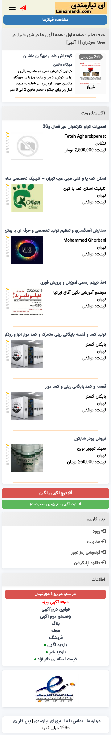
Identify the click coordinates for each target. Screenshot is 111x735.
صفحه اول (75, 35)
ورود (97, 531)
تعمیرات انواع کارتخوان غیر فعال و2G (74, 126)
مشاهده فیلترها (55, 19)
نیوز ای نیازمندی (47, 721)
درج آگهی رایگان (53, 493)
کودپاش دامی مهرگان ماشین (47, 56)
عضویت (94, 542)
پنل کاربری (22, 721)
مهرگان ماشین (62, 64)
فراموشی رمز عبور (86, 552)
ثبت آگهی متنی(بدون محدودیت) (53, 504)
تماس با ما (73, 721)
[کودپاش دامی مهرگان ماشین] (90, 72)
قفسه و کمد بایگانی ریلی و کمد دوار (75, 386)
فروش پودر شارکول (90, 438)
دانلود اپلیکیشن (87, 563)
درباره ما (94, 721)
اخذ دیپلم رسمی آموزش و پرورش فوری (73, 282)
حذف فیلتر (96, 35)
